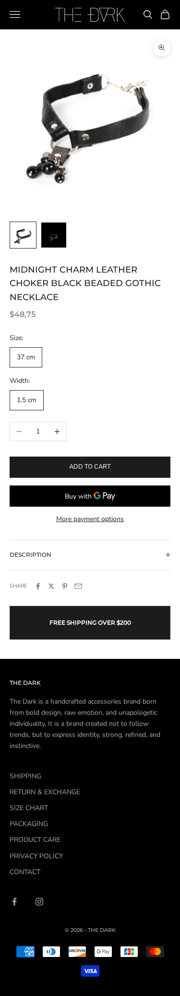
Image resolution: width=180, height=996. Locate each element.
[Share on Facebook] (38, 586)
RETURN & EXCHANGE (45, 792)
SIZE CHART (29, 808)
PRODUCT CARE (35, 839)
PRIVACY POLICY (36, 856)
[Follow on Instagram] (39, 901)
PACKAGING (29, 823)
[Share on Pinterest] (65, 586)
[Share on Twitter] (51, 586)
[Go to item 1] (23, 235)
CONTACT (25, 872)
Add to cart (90, 466)
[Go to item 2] (53, 235)
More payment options (90, 519)
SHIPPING (25, 776)
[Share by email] (78, 586)
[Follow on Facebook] (14, 901)
